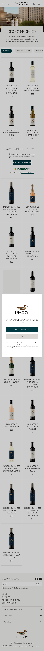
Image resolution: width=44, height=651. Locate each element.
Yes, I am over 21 (22, 330)
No (22, 336)
